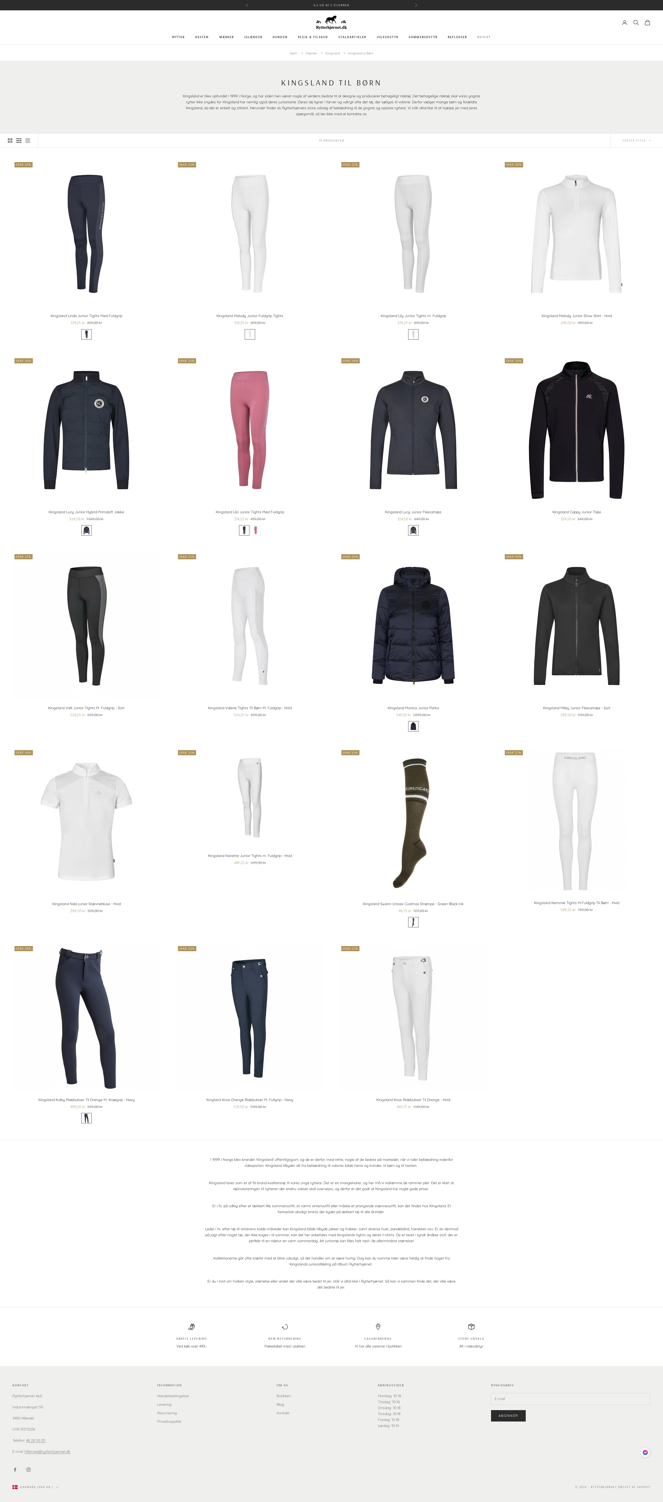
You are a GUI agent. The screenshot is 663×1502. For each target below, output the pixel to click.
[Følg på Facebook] (15, 1469)
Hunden (280, 37)
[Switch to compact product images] (27, 141)
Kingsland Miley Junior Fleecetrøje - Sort (576, 708)
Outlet (484, 37)
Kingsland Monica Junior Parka (413, 708)
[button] (645, 1452)
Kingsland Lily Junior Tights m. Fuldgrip (413, 315)
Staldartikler (352, 37)
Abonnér (508, 1415)
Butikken (284, 1396)
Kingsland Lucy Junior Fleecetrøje (413, 512)
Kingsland (333, 53)
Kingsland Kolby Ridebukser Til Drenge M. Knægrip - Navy (86, 1099)
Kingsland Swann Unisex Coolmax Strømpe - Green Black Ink (413, 904)
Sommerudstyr (423, 37)
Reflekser (457, 37)
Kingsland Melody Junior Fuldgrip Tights (250, 315)
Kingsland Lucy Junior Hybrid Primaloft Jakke (86, 512)
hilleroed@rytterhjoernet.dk (47, 1451)
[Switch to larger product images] (10, 141)
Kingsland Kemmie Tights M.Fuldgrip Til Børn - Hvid (576, 902)
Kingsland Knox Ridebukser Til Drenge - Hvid (413, 1099)
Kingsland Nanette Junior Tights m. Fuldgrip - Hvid (250, 855)
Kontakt (283, 1413)
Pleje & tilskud (313, 37)
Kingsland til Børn (360, 53)
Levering (164, 1404)
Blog (280, 1404)
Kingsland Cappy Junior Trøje (576, 512)
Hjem (293, 53)
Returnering (167, 1413)
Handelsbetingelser (173, 1396)
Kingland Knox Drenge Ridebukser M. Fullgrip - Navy (249, 1099)
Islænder (253, 37)
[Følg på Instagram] (28, 1469)
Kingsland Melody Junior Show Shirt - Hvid (577, 315)
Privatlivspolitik (169, 1421)
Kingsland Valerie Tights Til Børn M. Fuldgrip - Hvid (250, 708)
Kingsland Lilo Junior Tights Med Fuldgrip (250, 512)
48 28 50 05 (35, 1440)
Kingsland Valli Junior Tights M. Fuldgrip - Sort (86, 708)
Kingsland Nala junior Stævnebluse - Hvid (86, 904)
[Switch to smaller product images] (19, 141)
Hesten (202, 37)
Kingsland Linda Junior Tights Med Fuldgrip (86, 315)
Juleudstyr (387, 37)
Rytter (178, 37)
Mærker (226, 37)
